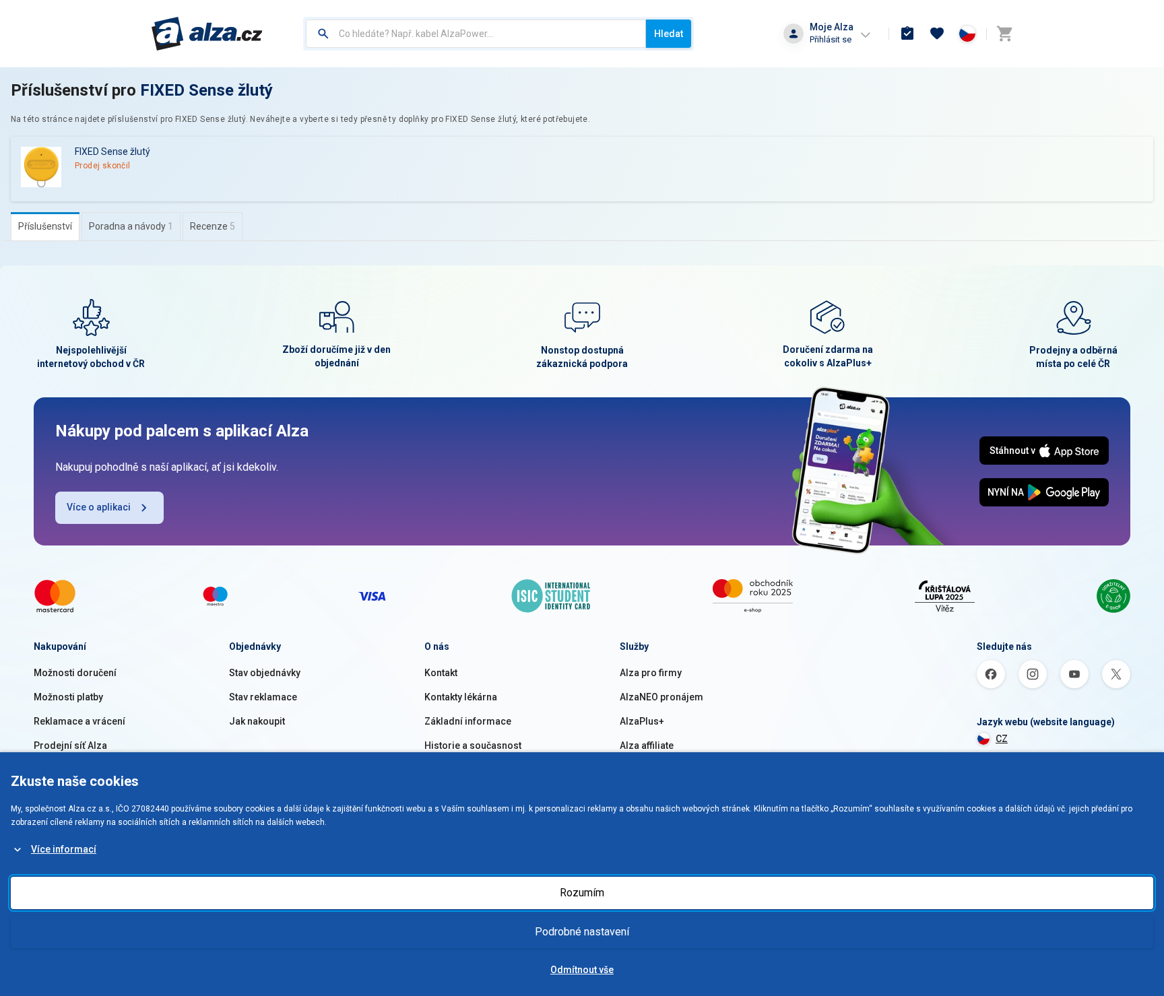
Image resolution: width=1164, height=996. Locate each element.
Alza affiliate (647, 745)
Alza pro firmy (651, 672)
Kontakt (440, 672)
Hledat (668, 33)
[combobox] (476, 34)
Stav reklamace (263, 697)
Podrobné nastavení (582, 931)
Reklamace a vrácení (79, 721)
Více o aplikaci (99, 507)
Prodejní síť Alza (70, 745)
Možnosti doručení (75, 672)
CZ (1002, 738)
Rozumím (582, 892)
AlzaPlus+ (642, 721)
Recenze (212, 226)
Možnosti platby (68, 697)
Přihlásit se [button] (830, 39)
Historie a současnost (472, 745)
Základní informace (467, 721)
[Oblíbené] (937, 34)
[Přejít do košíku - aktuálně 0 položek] (1004, 34)
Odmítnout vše (582, 969)
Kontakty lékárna (460, 697)
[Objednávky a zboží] (907, 34)
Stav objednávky (264, 672)
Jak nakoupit (257, 721)
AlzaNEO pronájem (661, 697)
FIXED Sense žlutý (206, 90)
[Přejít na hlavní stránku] (207, 34)
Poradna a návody (131, 226)
